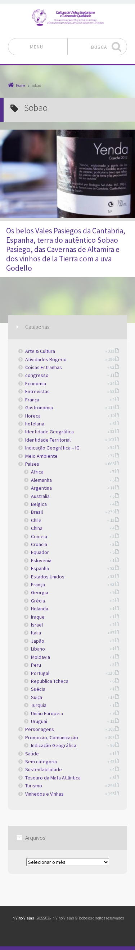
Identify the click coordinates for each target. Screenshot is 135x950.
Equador (40, 552)
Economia (35, 383)
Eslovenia (41, 560)
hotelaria (34, 423)
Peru (36, 665)
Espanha (40, 568)
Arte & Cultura (40, 351)
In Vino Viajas (23, 918)
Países (32, 464)
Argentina (41, 488)
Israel (37, 624)
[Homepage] (68, 17)
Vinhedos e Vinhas (44, 794)
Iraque (38, 617)
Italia (36, 632)
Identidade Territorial (48, 440)
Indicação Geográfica (53, 745)
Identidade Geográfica (49, 431)
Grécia (38, 600)
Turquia (38, 705)
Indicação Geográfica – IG (52, 447)
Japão (37, 641)
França (32, 399)
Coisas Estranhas (43, 367)
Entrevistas (37, 391)
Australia (40, 496)
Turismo (33, 785)
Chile (36, 520)
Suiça (36, 697)
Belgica (39, 504)
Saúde (32, 753)
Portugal (40, 673)
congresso (37, 375)
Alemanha (41, 480)
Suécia (38, 689)
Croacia (39, 544)
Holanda (39, 608)
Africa (37, 472)
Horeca (33, 416)
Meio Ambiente (41, 456)
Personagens (39, 729)
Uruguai (39, 721)
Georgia (39, 592)
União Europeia (47, 713)
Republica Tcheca (49, 681)
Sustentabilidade (43, 769)
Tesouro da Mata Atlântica (53, 777)
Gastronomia (39, 407)
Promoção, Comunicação (51, 737)
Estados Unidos (47, 576)
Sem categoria (41, 761)
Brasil (37, 512)
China (36, 528)
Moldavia (40, 657)
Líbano (38, 649)
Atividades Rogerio (46, 359)
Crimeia (39, 536)
